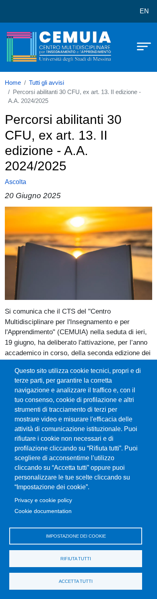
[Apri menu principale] (140, 45)
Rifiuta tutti (75, 558)
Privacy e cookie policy (43, 500)
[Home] (25, 47)
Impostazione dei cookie (76, 536)
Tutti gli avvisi (46, 83)
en (144, 11)
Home (13, 83)
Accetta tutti (76, 581)
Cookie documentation (43, 511)
